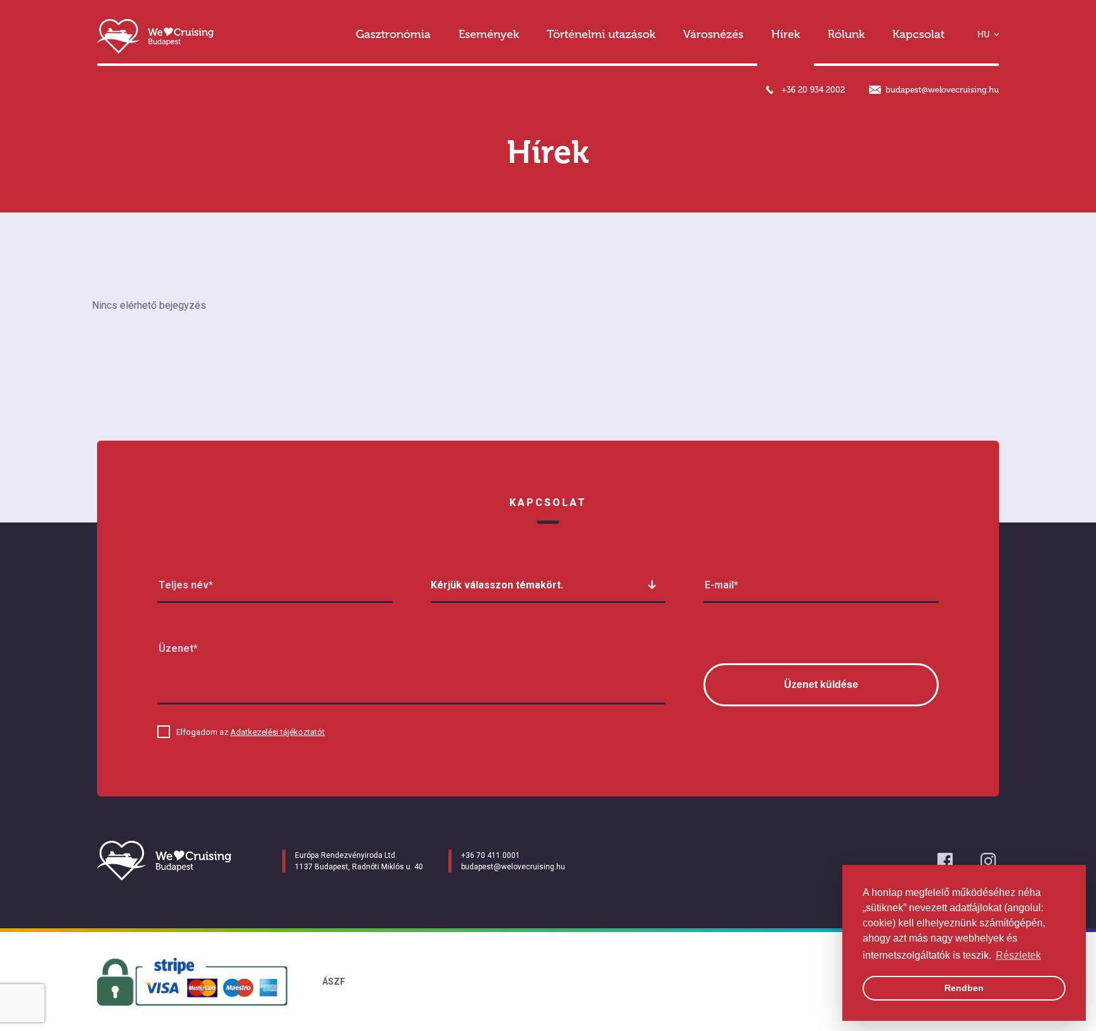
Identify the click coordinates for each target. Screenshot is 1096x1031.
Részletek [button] (1018, 955)
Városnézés (713, 34)
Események (489, 34)
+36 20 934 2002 (813, 90)
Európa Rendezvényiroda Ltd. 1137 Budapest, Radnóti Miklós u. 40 (359, 861)
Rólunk (846, 34)
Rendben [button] (964, 988)
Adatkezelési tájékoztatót (277, 732)
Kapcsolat (918, 34)
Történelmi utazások (601, 34)
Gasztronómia (393, 34)
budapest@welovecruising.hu (942, 90)
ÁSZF (333, 981)
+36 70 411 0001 (490, 855)
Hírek (785, 34)
